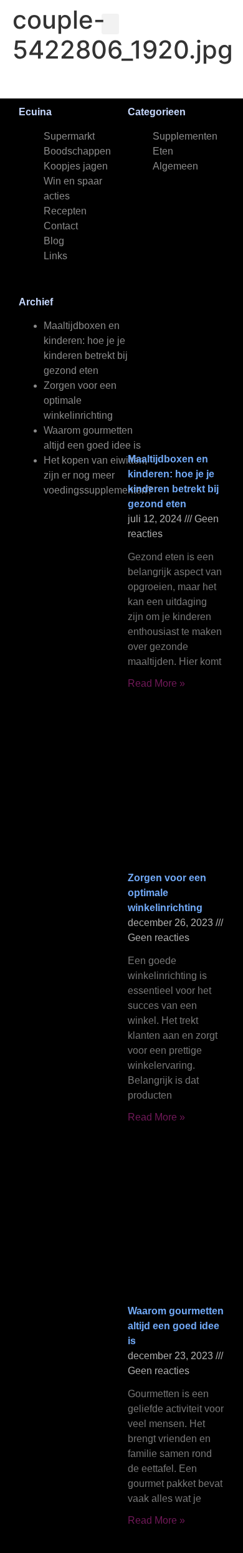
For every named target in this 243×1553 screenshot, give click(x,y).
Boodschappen (77, 151)
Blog (54, 241)
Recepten (65, 211)
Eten (163, 151)
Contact (61, 226)
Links (55, 256)
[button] (110, 24)
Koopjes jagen (76, 166)
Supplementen (185, 136)
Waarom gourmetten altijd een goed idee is (176, 1326)
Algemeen (175, 166)
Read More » (156, 683)
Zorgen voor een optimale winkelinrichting (80, 400)
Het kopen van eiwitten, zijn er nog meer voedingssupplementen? (98, 475)
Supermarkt (69, 136)
